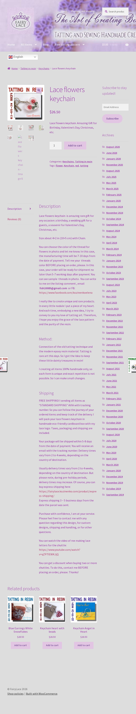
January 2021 (113, 404)
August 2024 (113, 230)
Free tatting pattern (67, 44)
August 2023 (113, 284)
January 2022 (113, 344)
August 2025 (113, 170)
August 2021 (113, 368)
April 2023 (111, 302)
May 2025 (111, 182)
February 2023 (113, 314)
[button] (39, 90)
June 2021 (111, 380)
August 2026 (113, 146)
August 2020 (113, 434)
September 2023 (115, 278)
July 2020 (111, 440)
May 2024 (111, 236)
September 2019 (115, 494)
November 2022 (114, 326)
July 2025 (111, 176)
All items (26, 44)
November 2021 (114, 356)
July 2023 (111, 290)
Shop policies (15, 693)
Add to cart (75, 145)
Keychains (44, 68)
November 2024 (114, 212)
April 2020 (111, 458)
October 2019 (113, 488)
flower (59, 165)
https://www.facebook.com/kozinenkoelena (65, 292)
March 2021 (112, 392)
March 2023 (112, 308)
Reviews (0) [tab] (14, 219)
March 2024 (112, 248)
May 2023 (111, 296)
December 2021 (114, 350)
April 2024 (111, 242)
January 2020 (113, 470)
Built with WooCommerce (41, 693)
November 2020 (114, 416)
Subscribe (112, 118)
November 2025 (114, 164)
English (18, 56)
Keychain (69, 165)
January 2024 (113, 260)
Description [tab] (14, 208)
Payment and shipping (83, 11)
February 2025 (113, 194)
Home (11, 44)
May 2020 (111, 452)
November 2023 (114, 266)
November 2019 (114, 482)
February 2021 (113, 398)
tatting (84, 165)
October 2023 (113, 272)
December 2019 (114, 476)
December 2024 (114, 206)
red (77, 165)
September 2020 (115, 428)
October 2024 (113, 218)
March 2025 (112, 188)
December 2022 (114, 320)
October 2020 (113, 422)
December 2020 (114, 410)
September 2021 (115, 362)
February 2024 (113, 254)
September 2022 (115, 332)
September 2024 (115, 224)
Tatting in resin (28, 68)
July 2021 (111, 374)
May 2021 (111, 386)
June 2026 (111, 152)
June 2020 (111, 446)
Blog (46, 44)
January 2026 (113, 158)
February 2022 (113, 338)
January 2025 (113, 200)
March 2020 (112, 464)
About (63, 11)
